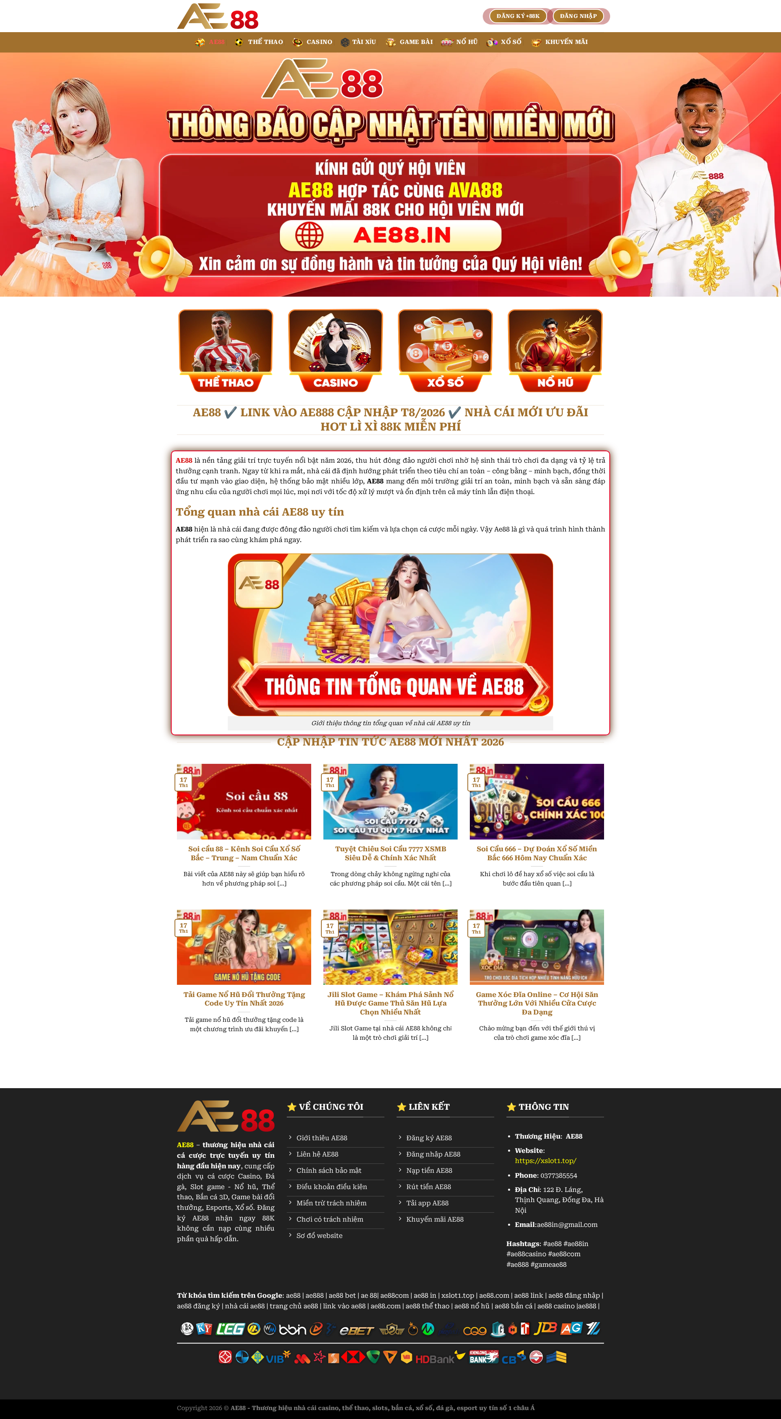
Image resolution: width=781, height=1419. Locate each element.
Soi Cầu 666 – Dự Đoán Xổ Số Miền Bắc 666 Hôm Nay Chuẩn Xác (537, 853)
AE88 (217, 42)
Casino (320, 42)
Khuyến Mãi (566, 42)
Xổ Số (511, 42)
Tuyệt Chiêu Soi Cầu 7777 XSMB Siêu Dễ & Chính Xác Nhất (390, 853)
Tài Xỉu (364, 42)
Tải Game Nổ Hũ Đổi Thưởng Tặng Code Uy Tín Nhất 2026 (244, 999)
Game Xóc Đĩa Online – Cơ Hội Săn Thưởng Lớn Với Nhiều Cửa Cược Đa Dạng (537, 1003)
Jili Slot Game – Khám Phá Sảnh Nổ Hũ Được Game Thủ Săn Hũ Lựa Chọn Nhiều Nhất (390, 1003)
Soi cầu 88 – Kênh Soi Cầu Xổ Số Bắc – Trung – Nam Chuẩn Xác (244, 853)
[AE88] (217, 16)
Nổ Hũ (467, 42)
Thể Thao (265, 42)
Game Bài (416, 42)
